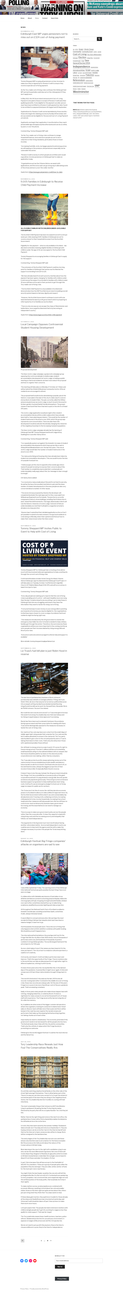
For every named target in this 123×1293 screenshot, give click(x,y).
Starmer (75, 88)
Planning (75, 77)
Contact (45, 18)
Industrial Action (94, 67)
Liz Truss (80, 72)
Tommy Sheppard (38, 6)
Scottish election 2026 (78, 82)
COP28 (99, 51)
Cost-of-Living (80, 54)
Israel (88, 70)
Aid (73, 49)
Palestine (90, 75)
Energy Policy (90, 57)
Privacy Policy (61, 1278)
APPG (76, 49)
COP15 (95, 51)
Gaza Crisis (54, 18)
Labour (75, 72)
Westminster (81, 91)
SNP (97, 85)
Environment (97, 57)
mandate (95, 72)
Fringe (82, 60)
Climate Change (89, 49)
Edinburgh (75, 57)
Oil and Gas (82, 75)
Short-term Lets (90, 86)
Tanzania (83, 88)
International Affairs (79, 70)
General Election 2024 (81, 63)
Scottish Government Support (79, 86)
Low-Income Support (87, 72)
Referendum (79, 80)
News (37, 18)
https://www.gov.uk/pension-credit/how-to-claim (45, 172)
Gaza (87, 60)
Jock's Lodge (95, 70)
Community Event (87, 51)
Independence (81, 66)
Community (77, 51)
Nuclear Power (76, 75)
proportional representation (86, 77)
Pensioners (97, 75)
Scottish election (89, 80)
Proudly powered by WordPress (39, 1289)
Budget (81, 49)
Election (82, 57)
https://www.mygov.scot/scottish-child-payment (45, 315)
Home (22, 18)
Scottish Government (88, 82)
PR (78, 77)
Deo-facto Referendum (94, 54)
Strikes (79, 88)
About (30, 18)
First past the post (77, 60)
